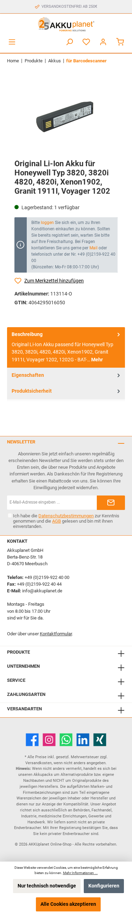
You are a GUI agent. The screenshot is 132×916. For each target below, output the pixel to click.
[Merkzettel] (86, 42)
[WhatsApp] (66, 740)
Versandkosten (38, 763)
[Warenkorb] (120, 42)
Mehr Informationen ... (80, 873)
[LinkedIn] (83, 740)
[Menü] (12, 42)
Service (16, 680)
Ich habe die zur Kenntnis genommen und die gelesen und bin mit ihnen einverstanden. (66, 521)
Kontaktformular (56, 633)
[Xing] (100, 740)
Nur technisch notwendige (47, 886)
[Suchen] (69, 42)
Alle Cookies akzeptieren (68, 904)
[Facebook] (32, 740)
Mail (93, 247)
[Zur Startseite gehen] (66, 24)
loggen (47, 222)
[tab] (66, 347)
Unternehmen (23, 666)
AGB (56, 521)
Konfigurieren (103, 886)
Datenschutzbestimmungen (66, 515)
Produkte (18, 652)
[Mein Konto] (103, 42)
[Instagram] (49, 740)
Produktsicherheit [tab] (32, 391)
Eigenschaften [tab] (28, 375)
